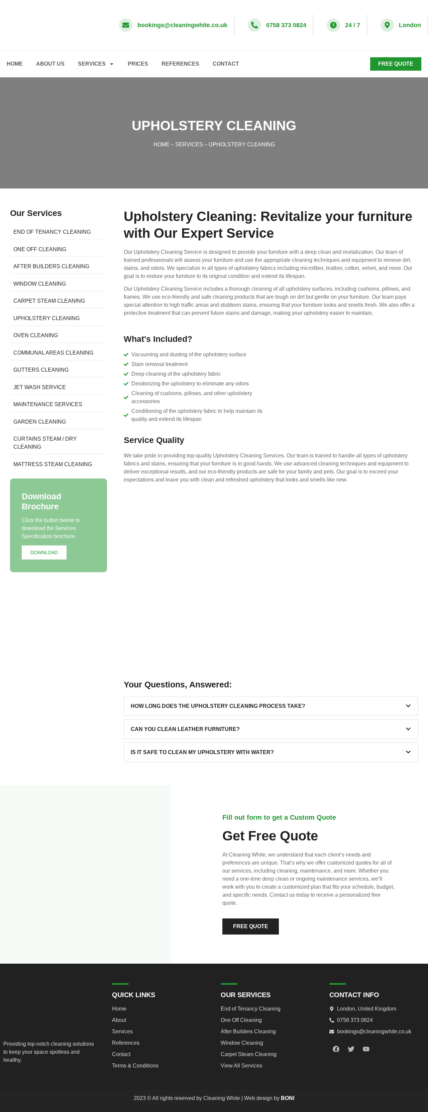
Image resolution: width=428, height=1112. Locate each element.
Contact (226, 64)
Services (92, 64)
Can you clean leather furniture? (185, 729)
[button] (271, 706)
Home (15, 64)
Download (44, 552)
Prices (138, 64)
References (180, 64)
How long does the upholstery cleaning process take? (218, 706)
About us (50, 64)
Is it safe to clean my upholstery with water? (202, 752)
